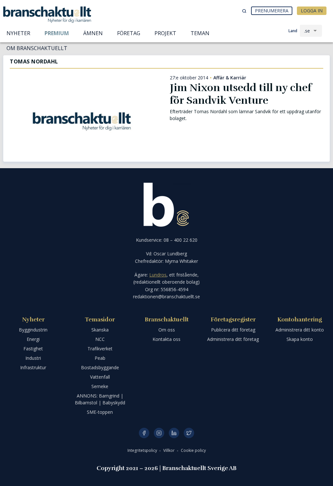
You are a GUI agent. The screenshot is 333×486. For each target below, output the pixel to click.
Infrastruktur (33, 367)
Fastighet (33, 348)
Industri (33, 358)
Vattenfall (100, 377)
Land (292, 31)
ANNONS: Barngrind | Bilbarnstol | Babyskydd (100, 399)
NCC (100, 339)
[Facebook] (144, 433)
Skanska (100, 330)
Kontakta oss (166, 339)
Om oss (166, 330)
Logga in (312, 10)
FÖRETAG (128, 33)
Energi (33, 339)
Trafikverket (100, 348)
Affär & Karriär (229, 77)
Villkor (169, 450)
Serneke (99, 386)
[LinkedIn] (174, 433)
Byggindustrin (33, 330)
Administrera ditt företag (233, 339)
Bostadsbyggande (100, 367)
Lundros (157, 275)
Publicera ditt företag (233, 330)
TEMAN (200, 33)
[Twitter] (189, 433)
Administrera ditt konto (299, 330)
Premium (57, 33)
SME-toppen (100, 412)
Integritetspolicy (142, 450)
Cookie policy (193, 450)
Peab (100, 358)
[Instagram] (159, 433)
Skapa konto (299, 339)
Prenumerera (271, 10)
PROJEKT (165, 33)
